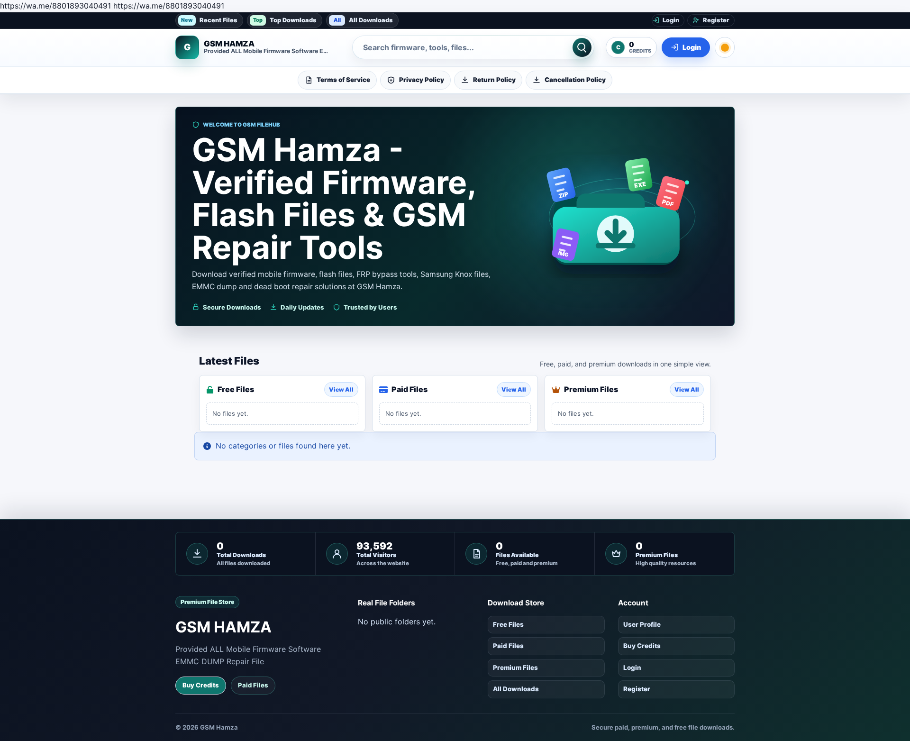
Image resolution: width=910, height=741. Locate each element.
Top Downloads (285, 19)
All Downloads (363, 19)
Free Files (508, 624)
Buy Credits (200, 685)
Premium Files (515, 667)
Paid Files (253, 685)
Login (632, 667)
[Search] (582, 47)
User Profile (642, 624)
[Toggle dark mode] (725, 47)
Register (636, 689)
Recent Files (209, 19)
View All (341, 389)
